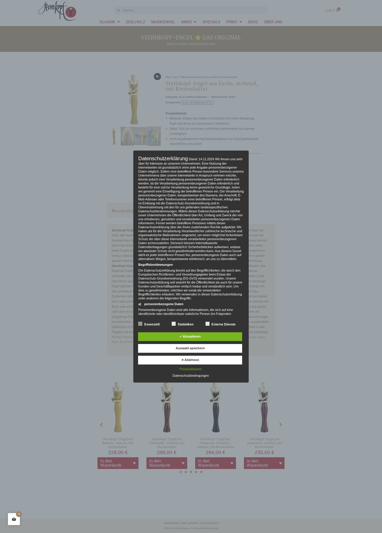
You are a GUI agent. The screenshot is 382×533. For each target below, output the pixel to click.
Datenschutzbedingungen (190, 375)
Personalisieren (190, 369)
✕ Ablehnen (190, 360)
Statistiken (186, 324)
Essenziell (152, 324)
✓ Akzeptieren (190, 336)
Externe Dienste (223, 324)
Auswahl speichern (190, 348)
